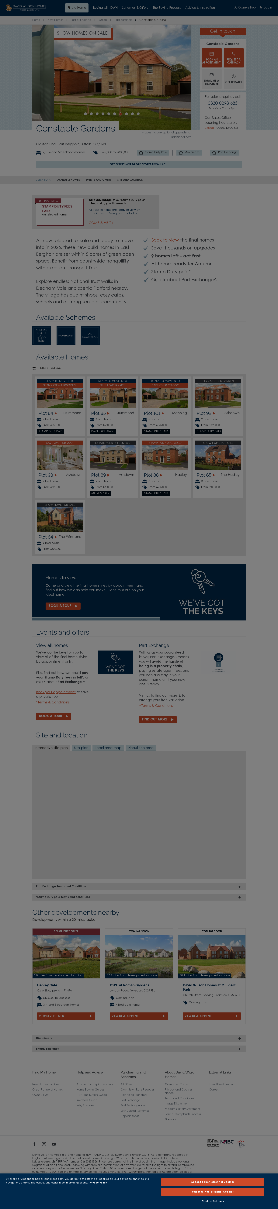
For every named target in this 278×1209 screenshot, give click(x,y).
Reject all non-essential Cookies (213, 1192)
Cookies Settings (213, 1201)
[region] (139, 1191)
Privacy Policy (98, 1183)
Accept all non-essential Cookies (212, 1182)
